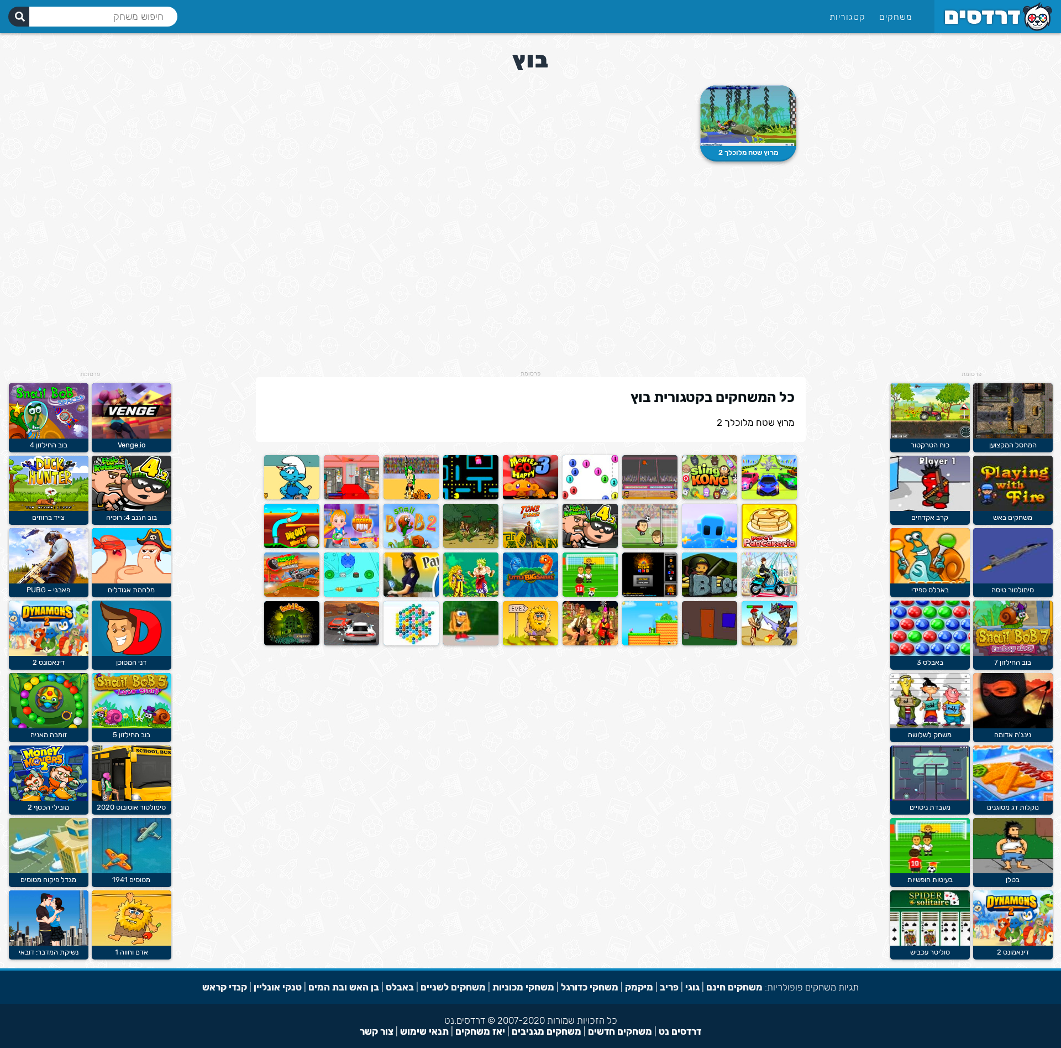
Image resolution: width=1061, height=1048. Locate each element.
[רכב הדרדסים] (291, 497)
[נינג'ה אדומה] (1013, 726)
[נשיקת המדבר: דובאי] (48, 943)
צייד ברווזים (48, 517)
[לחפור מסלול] (291, 545)
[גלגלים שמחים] (291, 594)
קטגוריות (847, 17)
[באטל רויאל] (590, 643)
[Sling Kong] (709, 497)
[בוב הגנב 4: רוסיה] (590, 545)
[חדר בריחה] (709, 643)
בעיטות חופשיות (930, 879)
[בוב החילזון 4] (48, 436)
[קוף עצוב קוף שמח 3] (530, 497)
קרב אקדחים (929, 517)
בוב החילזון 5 (131, 735)
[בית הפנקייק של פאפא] (769, 545)
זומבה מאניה (48, 735)
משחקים (895, 17)
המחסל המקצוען (1013, 445)
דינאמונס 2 (1013, 952)
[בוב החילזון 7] (1013, 653)
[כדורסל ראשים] (649, 497)
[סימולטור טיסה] (1013, 581)
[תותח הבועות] (590, 497)
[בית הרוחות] (291, 643)
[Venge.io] (131, 436)
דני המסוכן (131, 662)
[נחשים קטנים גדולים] (530, 594)
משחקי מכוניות (523, 987)
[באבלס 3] (930, 653)
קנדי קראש (224, 987)
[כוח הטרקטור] (930, 436)
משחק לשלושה (930, 735)
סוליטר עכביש (930, 952)
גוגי (692, 987)
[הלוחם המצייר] (709, 545)
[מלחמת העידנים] (470, 545)
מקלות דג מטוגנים (1013, 807)
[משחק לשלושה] (930, 726)
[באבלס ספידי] (930, 581)
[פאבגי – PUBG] (48, 581)
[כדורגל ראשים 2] (649, 545)
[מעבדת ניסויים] (930, 798)
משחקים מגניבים (546, 1031)
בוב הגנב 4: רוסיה (131, 517)
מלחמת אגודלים (131, 590)
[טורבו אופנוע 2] (769, 594)
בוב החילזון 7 (1012, 662)
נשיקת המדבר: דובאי (48, 952)
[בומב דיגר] (649, 594)
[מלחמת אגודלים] (131, 581)
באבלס (400, 987)
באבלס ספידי (930, 590)
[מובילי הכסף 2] (48, 798)
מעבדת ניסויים (930, 807)
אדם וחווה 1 (131, 952)
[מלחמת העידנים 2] (769, 643)
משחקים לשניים (453, 987)
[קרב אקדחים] (930, 508)
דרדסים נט (680, 1031)
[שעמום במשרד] (351, 497)
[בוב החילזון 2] (411, 545)
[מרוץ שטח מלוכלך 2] (748, 115)
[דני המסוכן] (131, 653)
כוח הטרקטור (930, 445)
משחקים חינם (734, 987)
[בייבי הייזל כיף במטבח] (351, 545)
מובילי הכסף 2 (48, 807)
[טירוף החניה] (411, 594)
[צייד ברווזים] (48, 508)
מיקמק (639, 987)
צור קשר (376, 1031)
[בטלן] (1013, 871)
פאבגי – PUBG (48, 590)
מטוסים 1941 (131, 879)
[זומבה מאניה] (48, 726)
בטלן (1013, 879)
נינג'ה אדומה (1012, 735)
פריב (669, 987)
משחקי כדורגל (589, 987)
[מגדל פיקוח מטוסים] (48, 871)
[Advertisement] (971, 205)
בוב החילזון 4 (48, 445)
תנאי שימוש (424, 1031)
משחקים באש (1012, 517)
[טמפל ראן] (530, 545)
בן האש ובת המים (343, 987)
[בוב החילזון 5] (131, 726)
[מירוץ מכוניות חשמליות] (351, 643)
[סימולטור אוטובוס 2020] (131, 798)
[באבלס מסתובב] (411, 643)
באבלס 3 (930, 662)
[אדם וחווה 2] (530, 643)
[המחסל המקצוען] (1013, 436)
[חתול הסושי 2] (351, 594)
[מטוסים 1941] (131, 871)
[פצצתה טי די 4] (709, 594)
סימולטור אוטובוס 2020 (131, 807)
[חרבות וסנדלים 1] (411, 497)
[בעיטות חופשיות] (930, 871)
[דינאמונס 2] (1013, 943)
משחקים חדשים (620, 1031)
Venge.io (131, 445)
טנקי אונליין (278, 987)
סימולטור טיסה (1012, 590)
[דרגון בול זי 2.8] (470, 594)
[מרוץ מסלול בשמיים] (769, 497)
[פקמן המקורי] (470, 497)
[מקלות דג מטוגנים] (1013, 798)
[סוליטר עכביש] (930, 943)
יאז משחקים (480, 1031)
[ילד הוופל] (470, 643)
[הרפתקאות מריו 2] (649, 643)
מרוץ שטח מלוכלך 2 (748, 152)
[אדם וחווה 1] (131, 943)
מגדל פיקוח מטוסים (48, 879)
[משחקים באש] (1013, 508)
